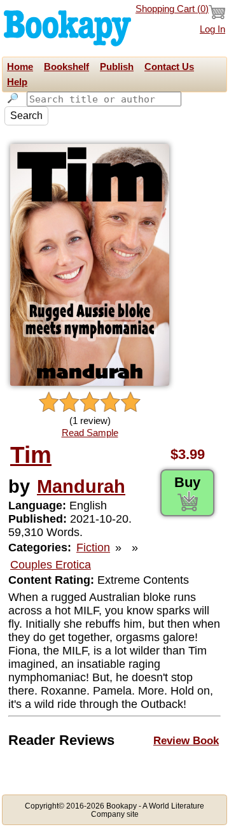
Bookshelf (66, 67)
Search (26, 115)
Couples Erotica (50, 564)
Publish (117, 67)
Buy (187, 482)
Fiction (93, 547)
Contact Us (169, 67)
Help (17, 82)
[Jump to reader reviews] (89, 403)
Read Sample (90, 433)
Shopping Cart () (172, 9)
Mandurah (81, 486)
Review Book (186, 740)
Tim (31, 455)
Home (20, 67)
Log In (212, 29)
